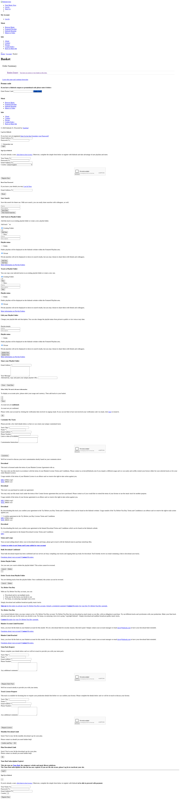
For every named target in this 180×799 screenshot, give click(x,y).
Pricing (7, 45)
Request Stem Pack (8, 684)
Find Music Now (10, 5)
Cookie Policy (9, 47)
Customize (5, 455)
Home (3, 54)
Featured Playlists (11, 29)
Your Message (5, 376)
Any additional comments (9, 670)
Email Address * (6, 365)
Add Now (4, 232)
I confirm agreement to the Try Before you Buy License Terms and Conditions (29, 516)
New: (5, 234)
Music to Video (10, 33)
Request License (7, 727)
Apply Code (37, 91)
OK (15, 743)
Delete (10, 569)
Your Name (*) (6, 158)
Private (5, 253)
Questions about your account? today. (17, 557)
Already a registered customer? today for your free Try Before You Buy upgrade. (77, 606)
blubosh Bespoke (10, 31)
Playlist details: (6, 326)
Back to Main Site (11, 48)
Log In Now (28, 186)
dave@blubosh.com (124, 628)
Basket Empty (12, 72)
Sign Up (8, 9)
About (7, 41)
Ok (2, 415)
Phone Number (6, 434)
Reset (3, 194)
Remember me (8, 144)
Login (3, 146)
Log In (7, 19)
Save (3, 401)
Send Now (10, 385)
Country (3, 165)
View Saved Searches (8, 212)
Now (3, 281)
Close (3, 385)
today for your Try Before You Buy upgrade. (20, 619)
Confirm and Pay (7, 743)
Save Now (5, 210)
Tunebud (25, 128)
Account (9, 54)
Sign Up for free (25, 136)
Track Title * (5, 427)
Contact (7, 43)
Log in (7, 7)
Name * (3, 430)
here (109, 412)
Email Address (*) (7, 138)
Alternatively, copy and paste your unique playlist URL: (19, 378)
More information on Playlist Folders (13, 265)
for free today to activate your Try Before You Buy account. (23, 606)
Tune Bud (16, 765)
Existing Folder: (8, 228)
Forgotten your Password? (40, 136)
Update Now (5, 352)
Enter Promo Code (7, 91)
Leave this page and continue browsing (15, 79)
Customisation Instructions (9, 442)
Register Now (6, 178)
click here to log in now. (24, 154)
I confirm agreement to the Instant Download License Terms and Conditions (28, 532)
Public (5, 246)
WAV (3, 482)
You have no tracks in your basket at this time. (33, 73)
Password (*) (5, 140)
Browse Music (10, 27)
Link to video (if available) (9, 436)
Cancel (4, 569)
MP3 (2, 480)
